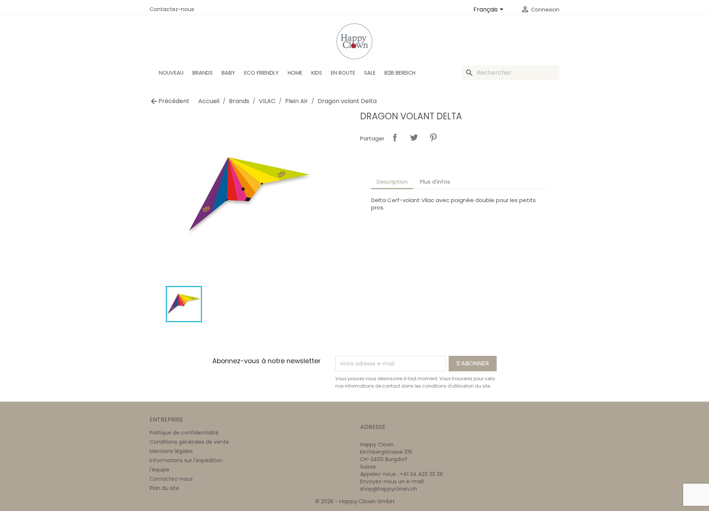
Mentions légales (171, 451)
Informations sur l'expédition (186, 460)
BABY (228, 72)
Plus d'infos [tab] (435, 181)
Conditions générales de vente (189, 442)
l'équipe (159, 469)
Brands (202, 72)
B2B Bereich (399, 72)
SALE (370, 72)
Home (295, 72)
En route (343, 72)
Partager (394, 137)
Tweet (414, 137)
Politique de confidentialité (184, 432)
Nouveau (171, 72)
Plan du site (164, 488)
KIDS (316, 72)
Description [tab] (392, 181)
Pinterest (433, 137)
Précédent (169, 101)
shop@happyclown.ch (388, 489)
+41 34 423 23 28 (421, 474)
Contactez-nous (172, 9)
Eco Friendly (261, 72)
